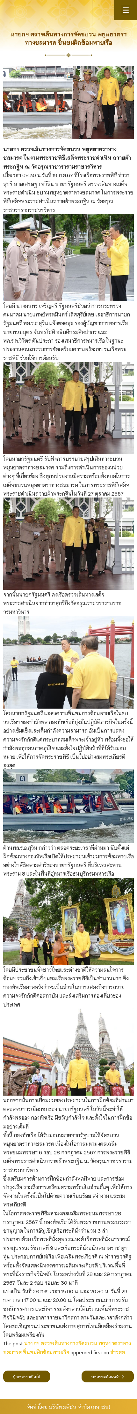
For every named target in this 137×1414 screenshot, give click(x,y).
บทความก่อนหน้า (106, 1376)
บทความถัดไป (28, 1376)
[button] (125, 10)
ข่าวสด (117, 1352)
